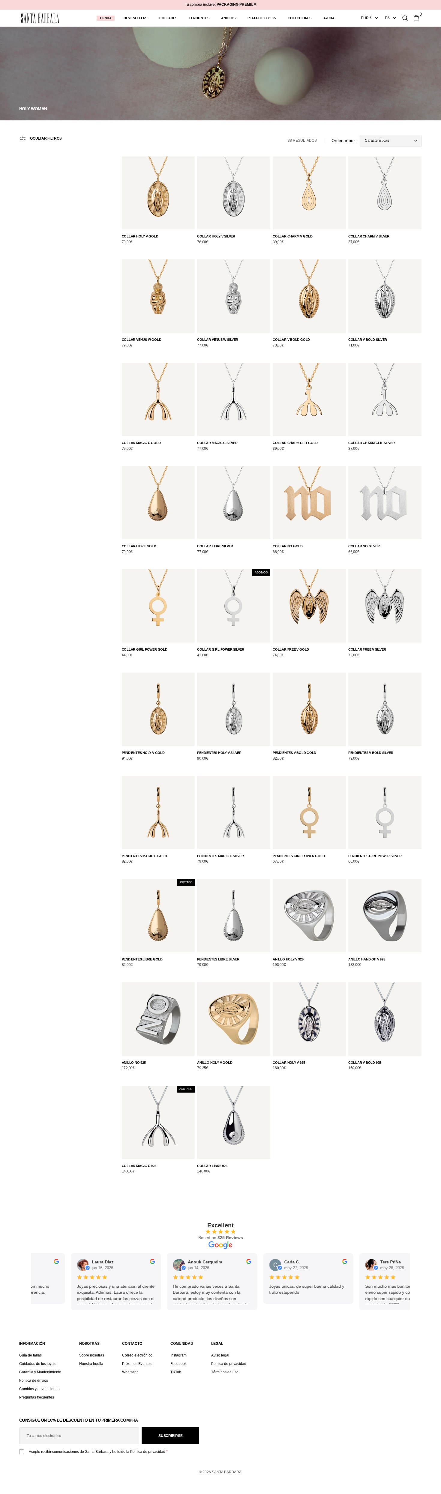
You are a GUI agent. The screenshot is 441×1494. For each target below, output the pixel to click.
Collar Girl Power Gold (144, 649)
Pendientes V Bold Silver (370, 753)
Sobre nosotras (91, 1355)
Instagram (178, 1355)
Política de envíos (33, 1380)
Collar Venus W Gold (141, 339)
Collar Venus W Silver (217, 339)
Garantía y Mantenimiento (40, 1372)
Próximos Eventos (137, 1364)
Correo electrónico (137, 1355)
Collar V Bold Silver (367, 339)
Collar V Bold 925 (364, 1062)
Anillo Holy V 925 (288, 959)
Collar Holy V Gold (140, 236)
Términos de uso (224, 1372)
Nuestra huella (91, 1364)
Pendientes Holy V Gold (143, 753)
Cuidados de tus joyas (37, 1364)
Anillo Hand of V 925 (366, 959)
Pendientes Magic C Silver (220, 856)
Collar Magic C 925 (139, 1166)
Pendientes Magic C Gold (144, 856)
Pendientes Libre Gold (142, 959)
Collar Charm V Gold (293, 236)
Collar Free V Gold (291, 649)
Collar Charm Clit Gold (295, 443)
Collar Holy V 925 (289, 1062)
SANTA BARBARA (227, 1472)
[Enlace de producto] (158, 204)
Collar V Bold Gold (291, 339)
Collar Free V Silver (367, 649)
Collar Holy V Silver (216, 236)
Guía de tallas (30, 1355)
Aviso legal (220, 1355)
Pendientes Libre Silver (218, 959)
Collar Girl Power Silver (220, 649)
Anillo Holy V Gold (214, 1062)
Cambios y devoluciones (39, 1389)
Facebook (178, 1364)
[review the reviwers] (32, 1262)
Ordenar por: (344, 140)
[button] (405, 18)
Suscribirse (170, 1436)
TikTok (175, 1372)
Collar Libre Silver (215, 546)
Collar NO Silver (364, 546)
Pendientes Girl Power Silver (375, 856)
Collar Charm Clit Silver (371, 443)
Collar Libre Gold (139, 546)
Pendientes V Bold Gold (294, 753)
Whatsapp (130, 1372)
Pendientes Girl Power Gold (299, 856)
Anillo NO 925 (134, 1062)
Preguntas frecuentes (36, 1397)
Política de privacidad (228, 1364)
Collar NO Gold (288, 546)
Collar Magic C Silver (217, 443)
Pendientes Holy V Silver (219, 753)
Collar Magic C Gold (141, 443)
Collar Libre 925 (212, 1166)
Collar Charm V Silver (368, 236)
